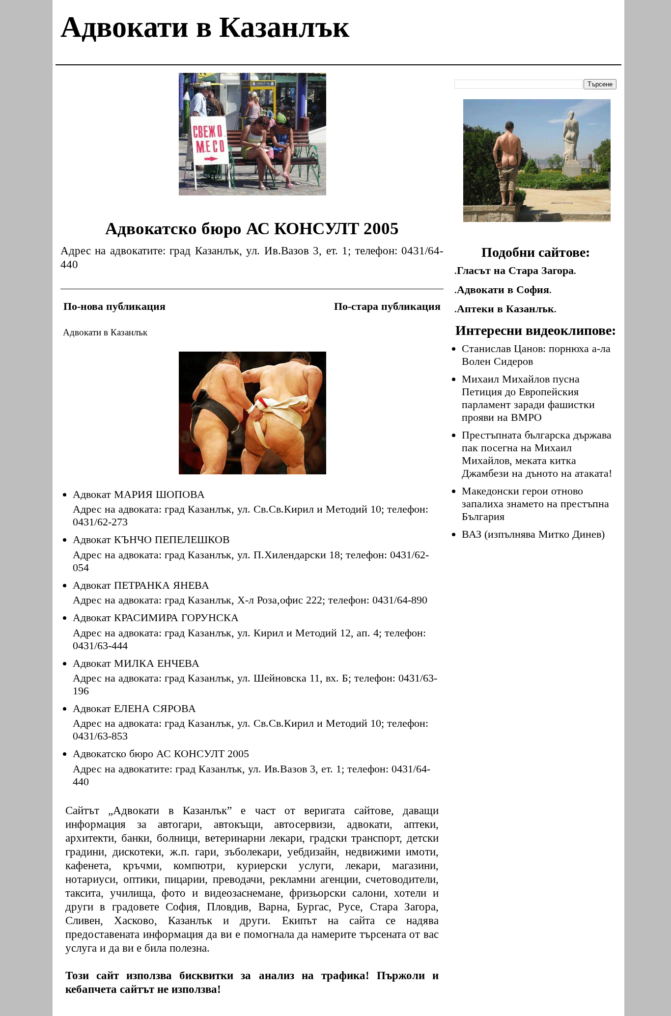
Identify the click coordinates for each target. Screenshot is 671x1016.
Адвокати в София (503, 289)
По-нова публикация (114, 306)
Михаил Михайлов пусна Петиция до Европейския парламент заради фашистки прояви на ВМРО (528, 398)
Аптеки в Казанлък (505, 308)
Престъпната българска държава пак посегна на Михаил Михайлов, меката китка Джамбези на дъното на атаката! (537, 454)
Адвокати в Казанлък (205, 27)
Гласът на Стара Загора (515, 270)
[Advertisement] (252, 141)
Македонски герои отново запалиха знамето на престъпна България (535, 503)
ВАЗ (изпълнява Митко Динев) (533, 534)
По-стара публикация (387, 306)
